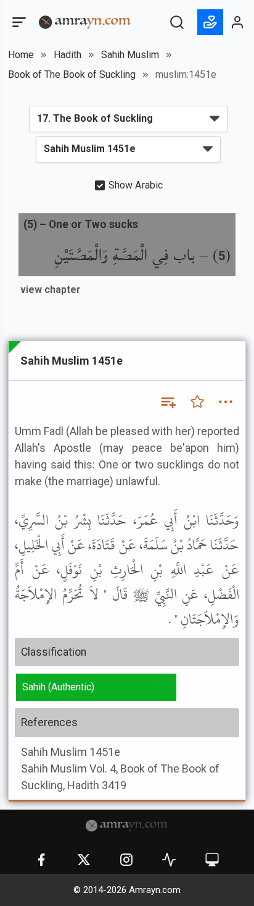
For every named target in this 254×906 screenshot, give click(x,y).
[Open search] (177, 22)
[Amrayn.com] (85, 21)
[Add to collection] (167, 402)
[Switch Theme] (212, 860)
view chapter (50, 289)
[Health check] (169, 859)
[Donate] (210, 22)
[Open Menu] (18, 22)
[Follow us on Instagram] (126, 859)
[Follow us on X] (83, 859)
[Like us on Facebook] (41, 859)
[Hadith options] (225, 402)
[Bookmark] (197, 402)
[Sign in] (238, 22)
